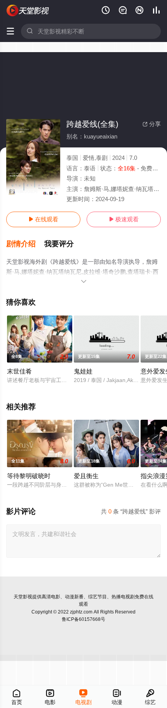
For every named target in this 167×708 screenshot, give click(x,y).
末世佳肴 (19, 371)
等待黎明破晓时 (28, 475)
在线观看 (43, 219)
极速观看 (124, 219)
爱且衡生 (86, 475)
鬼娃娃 (83, 371)
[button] (25, 244)
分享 (152, 124)
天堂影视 (23, 596)
